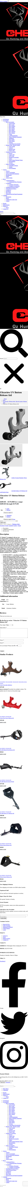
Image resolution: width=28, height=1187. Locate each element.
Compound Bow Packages (15, 182)
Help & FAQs (6, 924)
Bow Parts (8, 192)
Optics (10, 158)
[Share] (3, 1185)
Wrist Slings (12, 141)
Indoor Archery (6, 938)
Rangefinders (12, 161)
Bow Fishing (12, 126)
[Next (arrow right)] (2, 1186)
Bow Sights (11, 127)
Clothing (5, 195)
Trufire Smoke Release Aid (6, 877)
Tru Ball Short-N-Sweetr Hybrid (7, 781)
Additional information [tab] (8, 529)
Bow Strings (12, 133)
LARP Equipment (13, 135)
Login (4, 929)
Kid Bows (8, 191)
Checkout (8, 1082)
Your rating (3, 625)
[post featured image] (11, 679)
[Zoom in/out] (0, 1185)
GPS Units (11, 156)
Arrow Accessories (10, 172)
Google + (15, 525)
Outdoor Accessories (11, 152)
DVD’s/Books (12, 168)
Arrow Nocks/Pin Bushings (12, 173)
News (7, 207)
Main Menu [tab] (6, 1088)
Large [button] (7, 508)
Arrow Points (9, 177)
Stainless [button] (8, 516)
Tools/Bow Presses (13, 165)
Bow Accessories (10, 122)
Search (1, 358)
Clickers (11, 148)
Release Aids (12, 149)
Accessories (6, 120)
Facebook (2, 525)
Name (2, 640)
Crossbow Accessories (14, 186)
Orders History (6, 928)
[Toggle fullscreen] (2, 1185)
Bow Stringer (12, 131)
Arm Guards (12, 146)
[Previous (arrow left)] (0, 1186)
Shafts (7, 176)
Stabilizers (11, 138)
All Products (6, 119)
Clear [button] (14, 519)
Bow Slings (11, 130)
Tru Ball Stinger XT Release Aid (7, 813)
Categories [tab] (5, 1090)
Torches (11, 162)
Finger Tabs (12, 150)
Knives (10, 153)
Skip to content (3, 1)
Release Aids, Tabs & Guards (13, 145)
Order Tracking (6, 925)
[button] (1, 211)
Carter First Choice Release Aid (7, 718)
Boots (7, 198)
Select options (4, 689)
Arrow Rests (12, 123)
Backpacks (8, 197)
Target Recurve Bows (11, 188)
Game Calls (11, 154)
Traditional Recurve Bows (12, 187)
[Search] (14, 213)
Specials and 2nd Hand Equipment (14, 194)
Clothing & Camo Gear (11, 199)
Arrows (5, 169)
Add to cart (3, 522)
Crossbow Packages (13, 184)
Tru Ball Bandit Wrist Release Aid (7, 749)
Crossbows (8, 183)
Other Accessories (10, 164)
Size (2, 510)
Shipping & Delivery (8, 927)
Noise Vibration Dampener (15, 137)
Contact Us (5, 209)
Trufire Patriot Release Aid (5, 845)
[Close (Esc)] (5, 1185)
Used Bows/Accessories (14, 143)
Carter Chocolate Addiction (6, 685)
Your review (3, 627)
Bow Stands (12, 128)
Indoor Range (6, 205)
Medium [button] (8, 510)
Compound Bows (10, 180)
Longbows (8, 190)
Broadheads (9, 175)
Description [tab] (5, 528)
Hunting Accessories (14, 157)
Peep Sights (11, 139)
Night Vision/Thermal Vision (16, 160)
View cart (3, 1082)
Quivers (11, 142)
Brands (4, 203)
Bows (4, 179)
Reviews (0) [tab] (6, 531)
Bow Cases (11, 124)
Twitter (6, 525)
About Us (5, 206)
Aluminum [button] (8, 515)
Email (19, 525)
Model (1, 516)
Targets (10, 167)
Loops (10, 134)
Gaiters (7, 201)
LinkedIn (11, 525)
